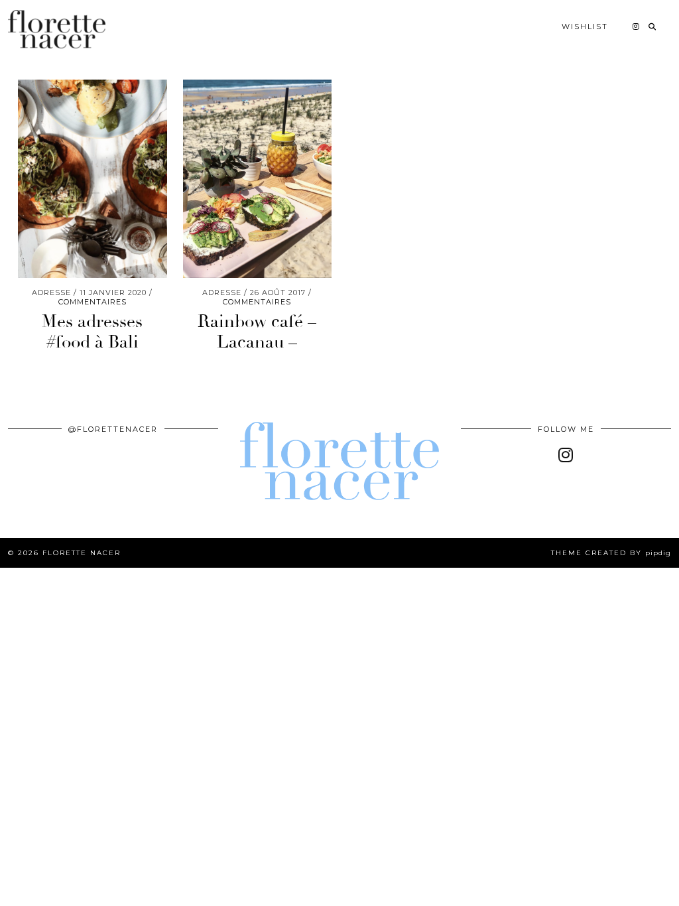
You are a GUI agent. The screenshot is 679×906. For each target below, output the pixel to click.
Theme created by (611, 553)
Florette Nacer (81, 553)
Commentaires (92, 301)
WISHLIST (585, 26)
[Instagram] (637, 26)
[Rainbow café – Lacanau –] (257, 179)
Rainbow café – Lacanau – (257, 332)
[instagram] (565, 455)
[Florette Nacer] (56, 29)
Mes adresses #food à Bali (92, 332)
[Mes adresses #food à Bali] (92, 179)
